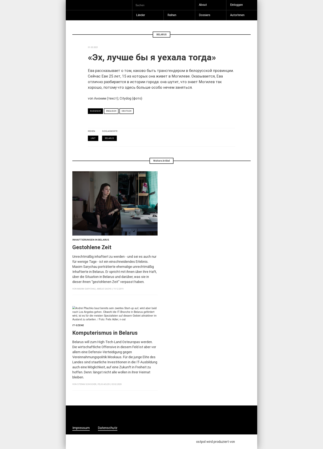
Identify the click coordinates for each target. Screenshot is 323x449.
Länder (140, 15)
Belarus (109, 138)
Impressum (81, 428)
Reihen (171, 15)
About (203, 5)
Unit (93, 138)
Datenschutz (107, 428)
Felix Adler (104, 384)
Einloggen (236, 5)
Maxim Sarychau (86, 289)
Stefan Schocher (86, 384)
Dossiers (204, 15)
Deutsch (126, 111)
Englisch (111, 111)
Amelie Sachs (104, 289)
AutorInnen (237, 15)
